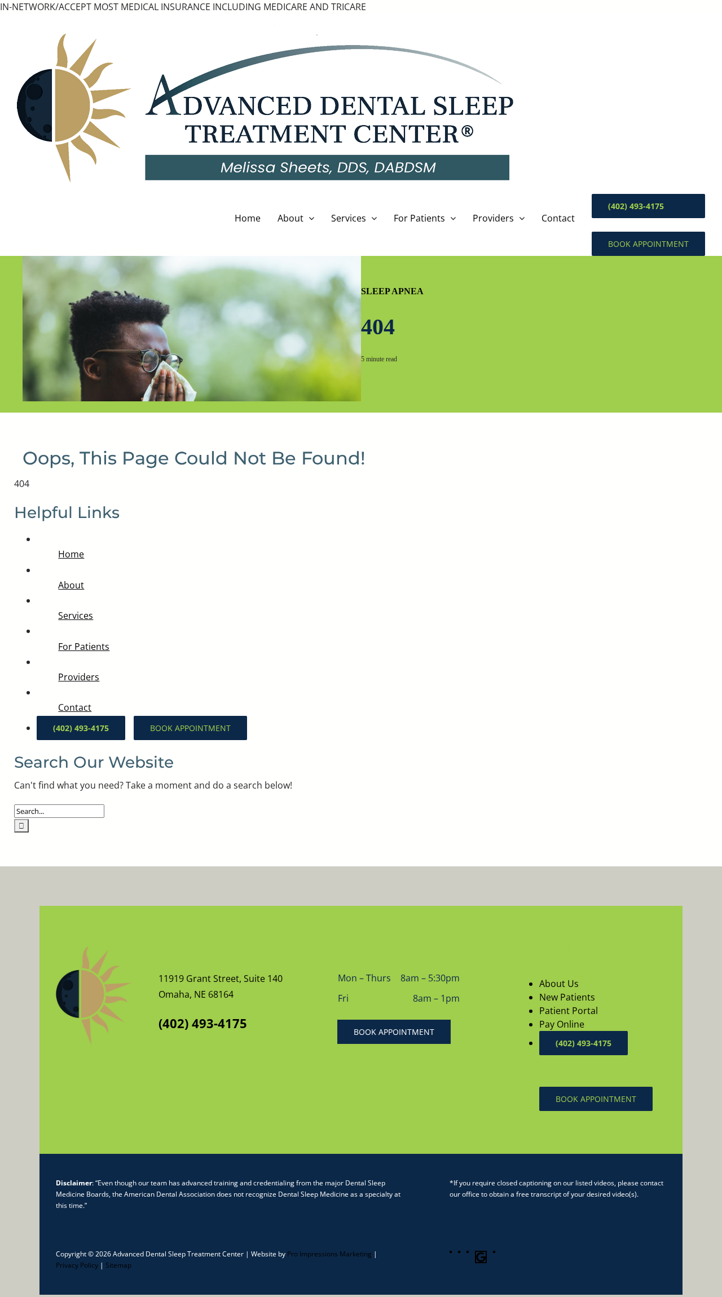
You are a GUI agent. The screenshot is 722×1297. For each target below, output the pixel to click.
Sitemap (118, 1265)
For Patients (83, 646)
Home (71, 554)
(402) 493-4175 (203, 1023)
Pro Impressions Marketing (329, 1254)
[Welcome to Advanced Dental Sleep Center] (92, 996)
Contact (74, 707)
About (71, 585)
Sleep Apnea (392, 291)
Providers (78, 677)
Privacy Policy (77, 1265)
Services (75, 615)
